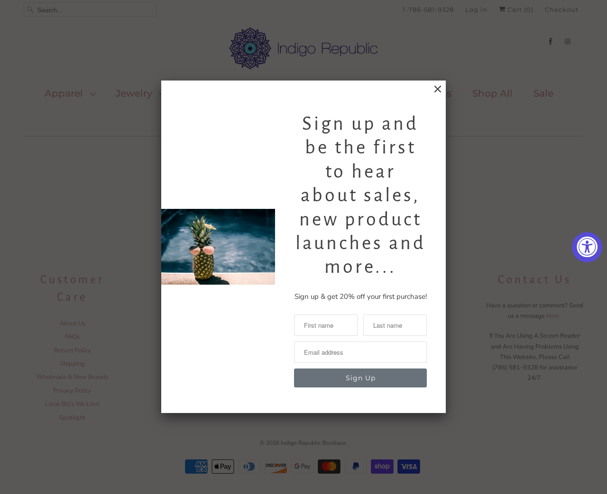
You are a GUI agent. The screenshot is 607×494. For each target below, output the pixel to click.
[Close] (437, 89)
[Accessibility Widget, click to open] (587, 247)
